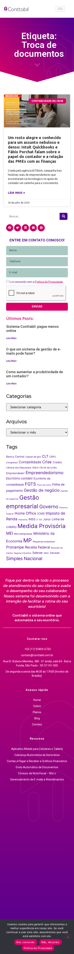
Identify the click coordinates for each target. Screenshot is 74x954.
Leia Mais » (16, 192)
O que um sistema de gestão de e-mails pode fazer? (33, 351)
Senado (55, 552)
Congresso (12, 462)
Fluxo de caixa (44, 485)
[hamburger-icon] (60, 9)
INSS (32, 519)
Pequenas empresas (44, 541)
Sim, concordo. (25, 942)
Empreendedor (15, 473)
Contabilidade (30, 462)
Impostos (23, 519)
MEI (9, 533)
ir (37, 519)
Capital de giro (33, 456)
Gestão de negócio (42, 490)
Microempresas (23, 533)
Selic (46, 553)
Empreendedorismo (44, 472)
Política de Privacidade (38, 948)
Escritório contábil (19, 478)
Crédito (57, 462)
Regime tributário (22, 553)
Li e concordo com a (36, 281)
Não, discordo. (50, 942)
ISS (40, 519)
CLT (45, 456)
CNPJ (52, 456)
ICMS (41, 513)
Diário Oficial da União (44, 467)
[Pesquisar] (63, 216)
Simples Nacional (24, 558)
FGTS (30, 484)
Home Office (25, 513)
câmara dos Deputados (18, 467)
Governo (48, 506)
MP (27, 540)
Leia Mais (11, 338)
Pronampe (15, 547)
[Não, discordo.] (67, 936)
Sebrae (37, 553)
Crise (47, 462)
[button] (9, 227)
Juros (47, 519)
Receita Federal (37, 547)
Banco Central (15, 456)
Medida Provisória (42, 525)
